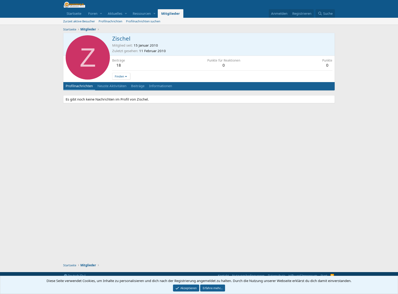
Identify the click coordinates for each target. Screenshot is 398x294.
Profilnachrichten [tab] (79, 85)
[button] (101, 13)
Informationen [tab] (160, 85)
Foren (92, 13)
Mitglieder (170, 13)
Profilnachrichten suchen (143, 21)
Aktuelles (115, 13)
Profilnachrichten (110, 21)
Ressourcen (142, 13)
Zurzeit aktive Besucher (79, 21)
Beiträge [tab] (137, 85)
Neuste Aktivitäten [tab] (111, 85)
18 (118, 65)
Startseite (74, 13)
